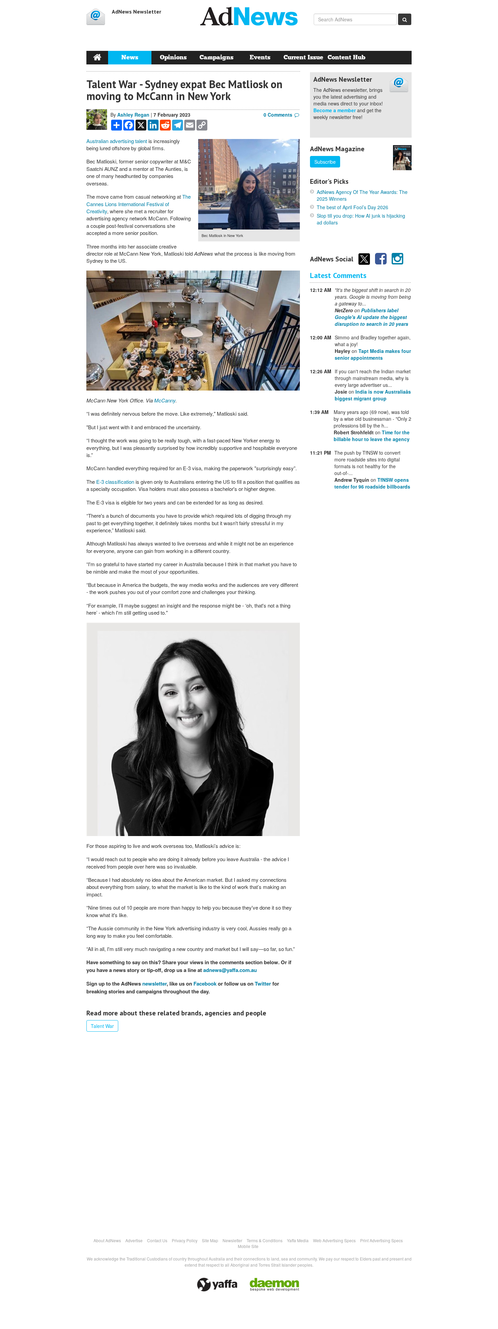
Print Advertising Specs (381, 1240)
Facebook (204, 983)
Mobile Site (248, 1246)
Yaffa (217, 1284)
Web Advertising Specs (334, 1240)
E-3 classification (115, 481)
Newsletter (232, 1240)
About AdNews (107, 1240)
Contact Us (157, 1240)
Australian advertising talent (116, 140)
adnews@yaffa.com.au (230, 970)
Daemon (274, 1284)
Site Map (210, 1240)
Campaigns (216, 57)
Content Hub (347, 57)
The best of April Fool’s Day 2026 (352, 207)
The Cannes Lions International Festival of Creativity (138, 204)
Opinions (173, 57)
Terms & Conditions (265, 1240)
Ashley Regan (133, 114)
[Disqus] (193, 1130)
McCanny (164, 400)
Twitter (263, 983)
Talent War (102, 1026)
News (129, 57)
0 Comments (278, 114)
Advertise (134, 1240)
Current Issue (303, 57)
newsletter (154, 983)
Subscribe (325, 161)
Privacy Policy (185, 1240)
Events (260, 57)
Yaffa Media (298, 1240)
